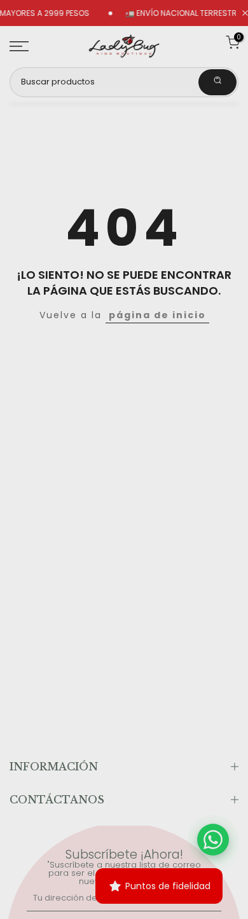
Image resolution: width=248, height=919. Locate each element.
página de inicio (157, 315)
